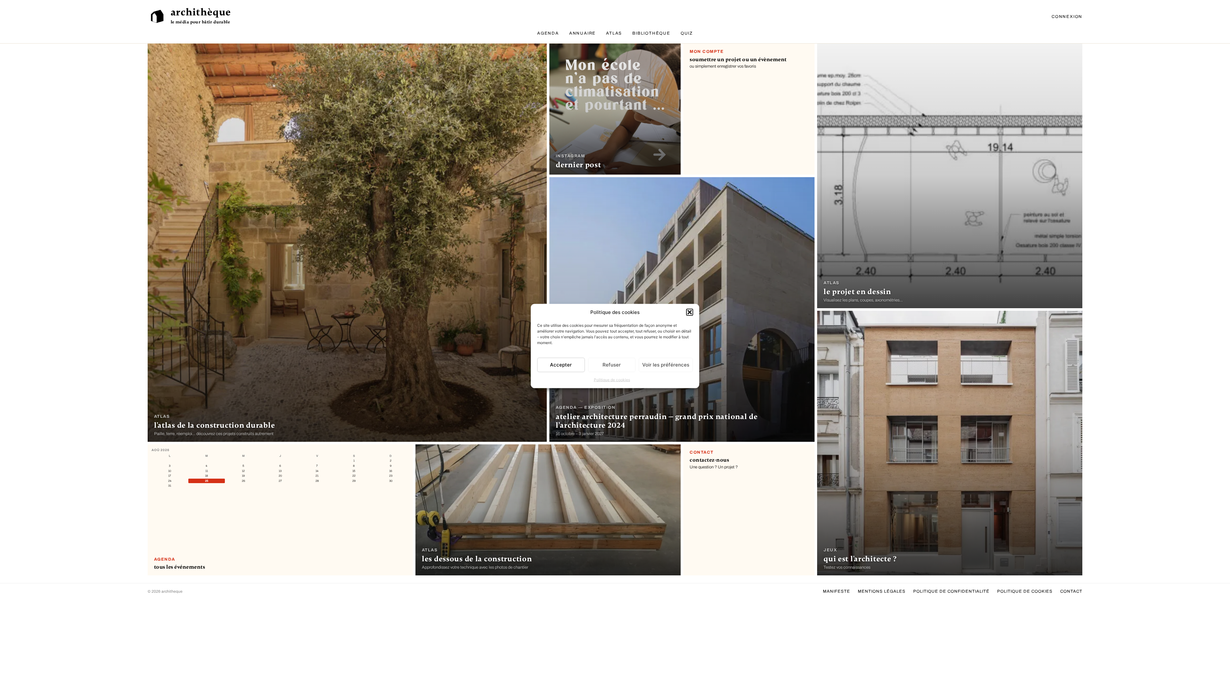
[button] (689, 312)
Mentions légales (882, 591)
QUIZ (687, 33)
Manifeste (836, 591)
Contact (1071, 591)
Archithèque (201, 12)
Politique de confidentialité (951, 591)
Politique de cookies (612, 379)
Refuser (612, 365)
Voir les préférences (665, 365)
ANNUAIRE (582, 33)
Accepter (561, 365)
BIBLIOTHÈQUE (651, 33)
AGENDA (548, 33)
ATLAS (614, 33)
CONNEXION (1067, 16)
